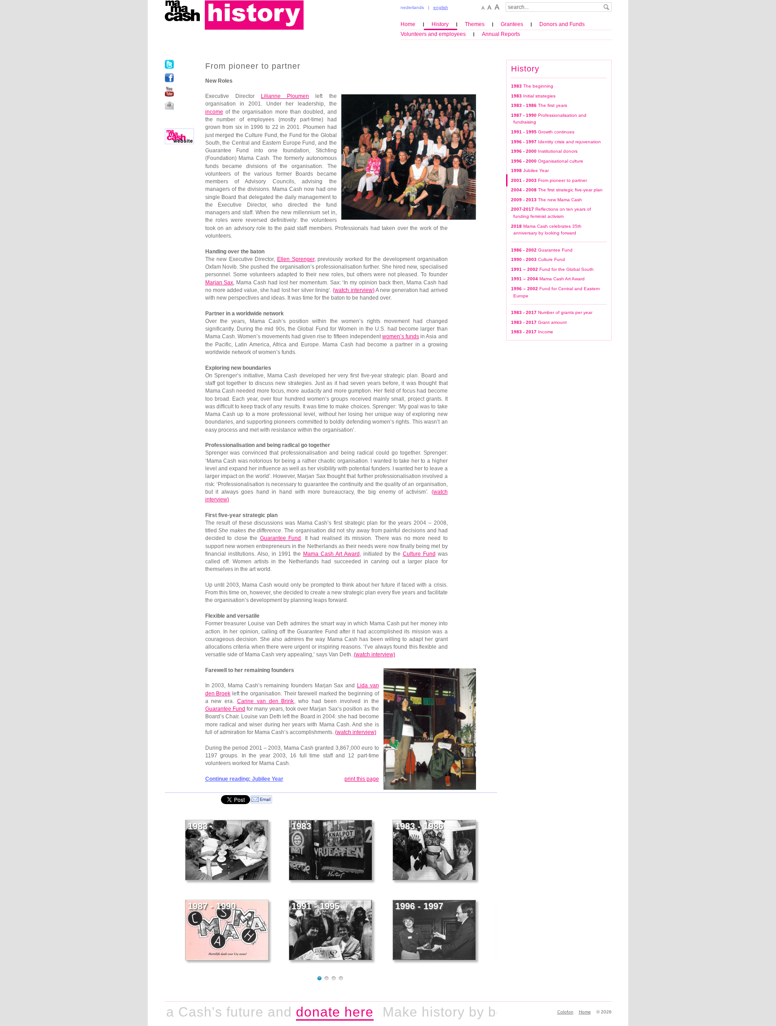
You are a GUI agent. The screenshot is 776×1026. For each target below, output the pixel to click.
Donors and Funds (562, 24)
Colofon (565, 1011)
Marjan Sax (219, 282)
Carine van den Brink (265, 701)
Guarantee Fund (280, 538)
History (440, 24)
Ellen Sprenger (295, 259)
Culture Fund (419, 554)
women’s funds (400, 336)
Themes (475, 24)
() (353, 290)
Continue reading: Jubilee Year (244, 779)
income (214, 112)
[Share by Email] (261, 799)
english (440, 7)
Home (408, 24)
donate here (313, 1011)
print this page (361, 779)
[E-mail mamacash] (169, 105)
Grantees (512, 24)
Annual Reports (501, 34)
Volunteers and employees (433, 34)
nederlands (412, 7)
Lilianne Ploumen (285, 96)
